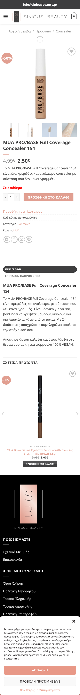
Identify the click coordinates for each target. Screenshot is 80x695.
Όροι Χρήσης (27, 690)
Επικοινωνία (12, 559)
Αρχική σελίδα (20, 31)
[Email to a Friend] (21, 239)
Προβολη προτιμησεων (40, 681)
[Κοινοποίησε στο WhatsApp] (6, 239)
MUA (16, 230)
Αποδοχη (40, 670)
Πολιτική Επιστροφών (20, 614)
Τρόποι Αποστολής (17, 606)
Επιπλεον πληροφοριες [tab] (22, 276)
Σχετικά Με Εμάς (16, 552)
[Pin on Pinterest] (29, 239)
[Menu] (5, 16)
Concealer (63, 31)
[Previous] (9, 83)
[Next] (70, 83)
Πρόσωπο (43, 31)
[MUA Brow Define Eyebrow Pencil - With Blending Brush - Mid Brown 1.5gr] (40, 406)
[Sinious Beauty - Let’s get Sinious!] (39, 16)
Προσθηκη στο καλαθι (48, 197)
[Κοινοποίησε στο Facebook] (14, 239)
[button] (74, 621)
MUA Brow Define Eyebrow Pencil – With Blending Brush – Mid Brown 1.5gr (40, 451)
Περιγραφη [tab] (13, 269)
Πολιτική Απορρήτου (49, 690)
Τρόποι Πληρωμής (17, 598)
